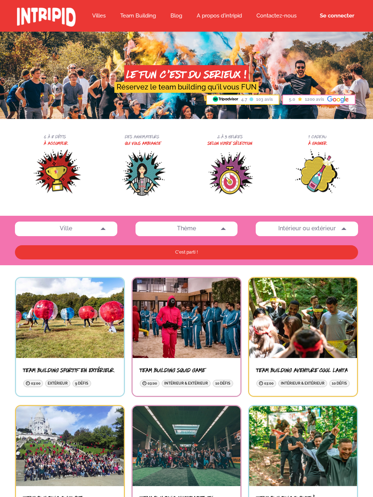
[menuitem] (176, 16)
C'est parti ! (186, 252)
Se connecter (337, 15)
